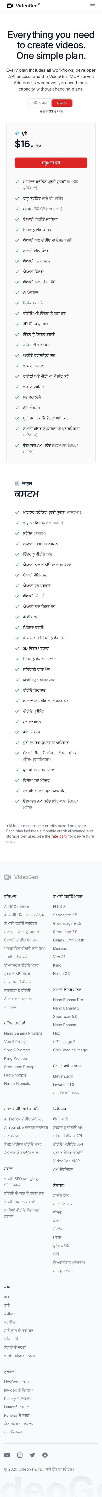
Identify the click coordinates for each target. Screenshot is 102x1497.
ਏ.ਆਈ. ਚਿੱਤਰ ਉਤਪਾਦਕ (21, 931)
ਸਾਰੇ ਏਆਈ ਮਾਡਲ (66, 1093)
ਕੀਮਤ (57, 1212)
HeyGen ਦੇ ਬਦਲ (17, 1382)
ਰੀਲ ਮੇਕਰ (11, 1136)
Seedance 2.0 (65, 931)
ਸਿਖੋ (56, 1254)
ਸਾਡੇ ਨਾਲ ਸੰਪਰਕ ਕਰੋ (18, 1330)
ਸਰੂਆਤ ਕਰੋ (51, 162)
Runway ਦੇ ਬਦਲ (16, 1415)
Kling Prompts (16, 1058)
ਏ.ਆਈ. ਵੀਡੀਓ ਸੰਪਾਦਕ (21, 940)
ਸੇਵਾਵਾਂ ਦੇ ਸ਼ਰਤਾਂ (15, 1347)
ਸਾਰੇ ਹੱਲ (10, 1007)
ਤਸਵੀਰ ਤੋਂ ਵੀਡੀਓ (16, 957)
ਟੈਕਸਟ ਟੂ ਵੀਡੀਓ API (68, 1127)
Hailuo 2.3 (61, 973)
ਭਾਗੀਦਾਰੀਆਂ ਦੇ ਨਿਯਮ (19, 1355)
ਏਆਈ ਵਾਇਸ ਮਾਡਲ (67, 1066)
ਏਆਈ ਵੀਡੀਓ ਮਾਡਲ (67, 896)
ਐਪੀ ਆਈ (60, 1119)
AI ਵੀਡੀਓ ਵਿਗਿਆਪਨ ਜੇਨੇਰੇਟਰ (26, 915)
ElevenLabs (63, 1076)
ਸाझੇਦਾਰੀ (62, 1271)
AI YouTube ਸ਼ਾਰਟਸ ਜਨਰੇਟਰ (26, 1127)
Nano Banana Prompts (23, 1033)
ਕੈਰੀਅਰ (10, 1313)
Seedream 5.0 (65, 1016)
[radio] (40, 103)
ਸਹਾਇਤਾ (10, 1322)
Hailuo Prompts (17, 1083)
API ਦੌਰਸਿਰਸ (63, 1169)
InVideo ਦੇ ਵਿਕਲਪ (18, 1390)
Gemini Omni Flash (68, 940)
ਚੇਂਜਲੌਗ (58, 1229)
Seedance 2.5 (65, 915)
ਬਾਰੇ (7, 1305)
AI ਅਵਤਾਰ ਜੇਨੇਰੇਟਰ (18, 998)
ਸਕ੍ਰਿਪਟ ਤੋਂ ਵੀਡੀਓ (17, 982)
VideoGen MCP (66, 1161)
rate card (59, 836)
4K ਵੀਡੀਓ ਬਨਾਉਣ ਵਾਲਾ (21, 1152)
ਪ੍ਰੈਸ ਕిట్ (61, 1245)
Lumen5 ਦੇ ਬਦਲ (16, 1407)
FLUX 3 (59, 906)
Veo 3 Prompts (17, 1041)
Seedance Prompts (20, 1066)
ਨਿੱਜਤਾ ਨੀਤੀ (12, 1339)
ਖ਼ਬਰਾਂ (57, 1237)
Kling (57, 965)
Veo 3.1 (59, 957)
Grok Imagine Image (70, 1050)
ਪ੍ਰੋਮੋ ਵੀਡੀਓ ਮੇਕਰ (17, 973)
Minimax (60, 948)
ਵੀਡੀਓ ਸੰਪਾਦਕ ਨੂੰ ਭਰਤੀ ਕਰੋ (24, 1193)
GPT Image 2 (64, 1041)
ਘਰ (6, 1297)
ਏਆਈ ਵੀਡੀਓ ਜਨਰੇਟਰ (20, 923)
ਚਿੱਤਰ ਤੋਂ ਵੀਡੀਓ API (67, 1136)
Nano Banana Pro (68, 999)
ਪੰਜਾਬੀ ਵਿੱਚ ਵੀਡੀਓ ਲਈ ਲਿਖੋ (24, 948)
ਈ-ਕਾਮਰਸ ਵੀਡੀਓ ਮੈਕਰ (21, 965)
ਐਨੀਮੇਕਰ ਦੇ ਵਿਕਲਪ (18, 1423)
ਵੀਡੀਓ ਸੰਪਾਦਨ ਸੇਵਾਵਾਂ (19, 1201)
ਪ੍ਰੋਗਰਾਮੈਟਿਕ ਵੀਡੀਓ (68, 1152)
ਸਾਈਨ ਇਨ (61, 1195)
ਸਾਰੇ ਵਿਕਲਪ (13, 1432)
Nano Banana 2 (66, 1008)
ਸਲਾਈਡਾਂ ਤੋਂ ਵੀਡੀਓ (17, 990)
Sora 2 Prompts (17, 1050)
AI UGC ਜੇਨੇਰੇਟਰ (16, 906)
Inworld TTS (63, 1084)
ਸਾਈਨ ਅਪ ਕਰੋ (64, 1204)
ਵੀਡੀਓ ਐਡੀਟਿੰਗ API (68, 1144)
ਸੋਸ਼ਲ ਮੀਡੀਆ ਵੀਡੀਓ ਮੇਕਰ (23, 1144)
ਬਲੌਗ (56, 1220)
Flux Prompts (15, 1075)
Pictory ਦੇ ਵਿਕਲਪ (18, 1398)
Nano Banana (64, 1025)
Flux (56, 1033)
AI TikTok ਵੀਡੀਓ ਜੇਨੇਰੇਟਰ (24, 1119)
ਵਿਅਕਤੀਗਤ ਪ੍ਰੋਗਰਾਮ (69, 1262)
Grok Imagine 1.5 (67, 923)
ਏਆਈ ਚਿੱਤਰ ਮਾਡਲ (67, 989)
